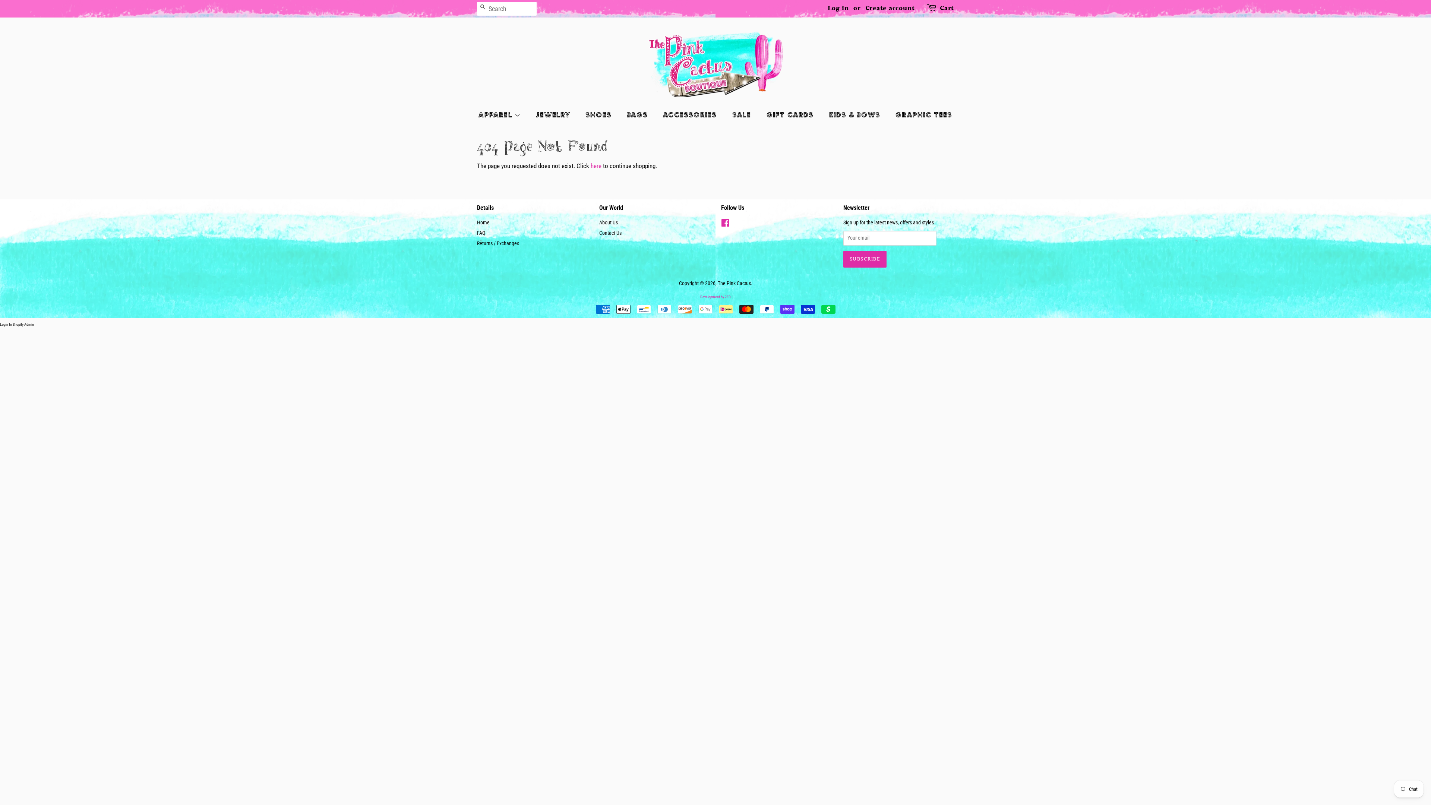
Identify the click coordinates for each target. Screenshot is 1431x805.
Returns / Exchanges (498, 243)
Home (483, 223)
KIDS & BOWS (854, 114)
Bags (637, 114)
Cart (947, 8)
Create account (890, 8)
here (596, 166)
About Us (608, 223)
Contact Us (610, 233)
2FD (728, 297)
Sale (741, 114)
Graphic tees (923, 114)
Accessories (690, 114)
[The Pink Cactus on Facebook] (725, 224)
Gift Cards (790, 114)
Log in (838, 8)
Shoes (598, 114)
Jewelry (553, 114)
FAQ (481, 233)
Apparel (496, 114)
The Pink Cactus (734, 283)
